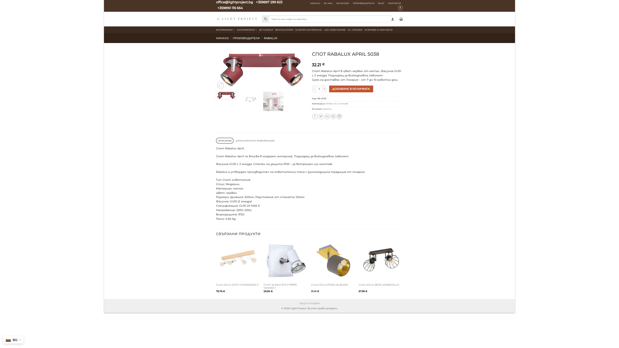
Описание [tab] (225, 140)
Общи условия (309, 303)
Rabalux (327, 109)
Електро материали (308, 30)
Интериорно (224, 30)
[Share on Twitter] (321, 116)
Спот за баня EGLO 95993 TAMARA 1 (280, 286)
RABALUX (270, 38)
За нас (328, 3)
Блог (381, 3)
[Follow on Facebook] (400, 7)
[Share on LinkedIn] (339, 116)
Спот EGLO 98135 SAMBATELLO (379, 284)
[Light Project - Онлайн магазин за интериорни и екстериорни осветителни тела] (236, 19)
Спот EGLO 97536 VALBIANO (329, 284)
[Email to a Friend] (327, 116)
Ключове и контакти (379, 30)
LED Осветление (335, 30)
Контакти (394, 3)
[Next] (301, 69)
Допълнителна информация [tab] (255, 140)
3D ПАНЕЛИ (266, 30)
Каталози (342, 3)
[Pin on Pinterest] (333, 116)
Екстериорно (246, 30)
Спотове (343, 103)
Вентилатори (284, 30)
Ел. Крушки (355, 30)
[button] (392, 19)
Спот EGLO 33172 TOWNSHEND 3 (237, 284)
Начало (315, 3)
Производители (363, 3)
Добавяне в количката (351, 88)
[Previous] (222, 69)
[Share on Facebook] (315, 116)
